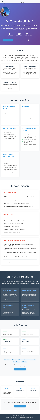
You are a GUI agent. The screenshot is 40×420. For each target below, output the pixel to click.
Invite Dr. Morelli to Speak (20, 369)
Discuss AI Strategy (7, 40)
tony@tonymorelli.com (20, 390)
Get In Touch (32, 40)
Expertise (10, 1)
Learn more (7, 299)
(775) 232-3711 (33, 390)
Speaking (33, 1)
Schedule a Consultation (20, 406)
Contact (37, 1)
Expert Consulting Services (21, 40)
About (6, 1)
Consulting (28, 1)
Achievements (16, 1)
